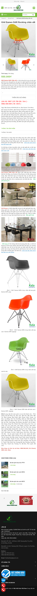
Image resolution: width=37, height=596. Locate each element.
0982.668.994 (17, 8)
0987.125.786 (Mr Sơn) (7, 553)
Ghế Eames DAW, (19, 116)
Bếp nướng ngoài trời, (25, 111)
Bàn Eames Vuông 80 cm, (21, 109)
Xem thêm (4, 490)
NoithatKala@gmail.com (9, 558)
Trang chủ (3, 18)
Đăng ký (22, 1)
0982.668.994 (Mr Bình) (7, 554)
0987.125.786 (8, 8)
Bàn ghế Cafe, (5, 111)
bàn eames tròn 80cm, (7, 109)
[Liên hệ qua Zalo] (3, 580)
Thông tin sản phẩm (8, 128)
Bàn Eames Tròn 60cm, (27, 107)
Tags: (2, 107)
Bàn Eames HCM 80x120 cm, (13, 107)
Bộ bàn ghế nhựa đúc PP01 (17, 462)
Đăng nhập (16, 1)
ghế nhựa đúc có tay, (24, 120)
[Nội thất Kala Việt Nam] (9, 519)
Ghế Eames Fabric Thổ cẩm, (25, 118)
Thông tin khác (6, 132)
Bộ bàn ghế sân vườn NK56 (17, 472)
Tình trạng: (4, 73)
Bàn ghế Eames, (14, 111)
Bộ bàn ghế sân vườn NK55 (17, 481)
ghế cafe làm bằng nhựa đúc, (12, 114)
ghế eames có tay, (25, 114)
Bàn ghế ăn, (31, 109)
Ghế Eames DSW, (11, 118)
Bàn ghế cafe (11, 18)
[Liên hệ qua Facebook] (3, 574)
